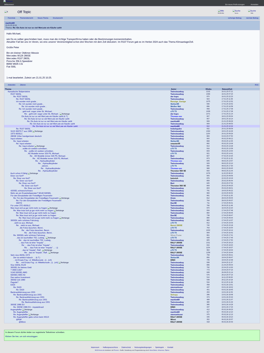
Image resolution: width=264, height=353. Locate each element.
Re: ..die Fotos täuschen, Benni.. (36, 230)
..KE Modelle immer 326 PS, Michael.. (43, 153)
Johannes (161, 350)
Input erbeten (16, 138)
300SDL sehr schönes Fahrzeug (25, 220)
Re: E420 (17, 287)
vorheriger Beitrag (234, 18)
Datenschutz (126, 347)
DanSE (173, 203)
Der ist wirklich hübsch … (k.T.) (26, 257)
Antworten (11, 85)
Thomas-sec (176, 116)
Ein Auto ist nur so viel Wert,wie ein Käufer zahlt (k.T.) (45, 116)
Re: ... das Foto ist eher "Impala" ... (37, 245)
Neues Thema (43, 18)
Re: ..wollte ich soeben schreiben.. (39, 151)
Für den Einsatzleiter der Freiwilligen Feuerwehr (31, 195)
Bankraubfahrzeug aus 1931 (23, 292)
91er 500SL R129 (18, 265)
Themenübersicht (26, 18)
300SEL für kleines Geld (21, 267)
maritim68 (10, 23)
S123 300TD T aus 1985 (21, 131)
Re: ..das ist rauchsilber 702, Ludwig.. (35, 240)
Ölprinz (167, 350)
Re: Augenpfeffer (20, 312)
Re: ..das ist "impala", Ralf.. (36, 252)
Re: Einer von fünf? (21, 178)
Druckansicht (58, 18)
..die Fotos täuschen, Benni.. (31, 228)
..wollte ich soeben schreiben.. (35, 148)
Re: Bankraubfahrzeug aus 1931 (27, 295)
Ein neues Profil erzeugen (235, 4)
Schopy (174, 295)
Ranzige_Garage (178, 101)
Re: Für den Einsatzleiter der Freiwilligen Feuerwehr (36, 198)
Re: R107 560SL (20, 96)
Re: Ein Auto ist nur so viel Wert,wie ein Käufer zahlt (46, 119)
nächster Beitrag (252, 18)
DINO (172, 260)
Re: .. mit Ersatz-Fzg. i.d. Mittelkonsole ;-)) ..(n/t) (37, 262)
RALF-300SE (176, 243)
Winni (173, 319)
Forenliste (11, 18)
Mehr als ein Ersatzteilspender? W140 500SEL (31, 193)
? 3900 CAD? (16, 270)
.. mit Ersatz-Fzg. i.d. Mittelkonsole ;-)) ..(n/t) (32, 260)
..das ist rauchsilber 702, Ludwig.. (30, 238)
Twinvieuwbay (177, 91)
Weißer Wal (175, 106)
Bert (172, 156)
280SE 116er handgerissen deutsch (26, 136)
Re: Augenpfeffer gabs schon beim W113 (31, 317)
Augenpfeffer (16, 309)
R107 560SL (16, 94)
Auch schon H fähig (18, 173)
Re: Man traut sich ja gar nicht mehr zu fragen (33, 210)
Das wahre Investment (20, 277)
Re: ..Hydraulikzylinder (45, 161)
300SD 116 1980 (18, 280)
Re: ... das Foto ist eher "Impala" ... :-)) (41, 247)
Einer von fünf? (17, 176)
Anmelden (254, 4)
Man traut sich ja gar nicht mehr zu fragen (29, 208)
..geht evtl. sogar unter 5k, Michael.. (37, 111)
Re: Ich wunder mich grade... (31, 104)
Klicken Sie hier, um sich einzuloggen (21, 336)
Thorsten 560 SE (178, 171)
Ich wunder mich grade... (27, 101)
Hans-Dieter (153, 350)
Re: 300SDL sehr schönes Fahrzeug (29, 235)
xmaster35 (175, 143)
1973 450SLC (17, 134)
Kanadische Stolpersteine (19, 91)
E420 (13, 285)
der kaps (174, 96)
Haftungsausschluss (110, 347)
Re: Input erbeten (21, 141)
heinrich (174, 178)
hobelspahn (176, 129)
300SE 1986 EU (17, 304)
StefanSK (174, 104)
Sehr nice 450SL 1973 (20, 255)
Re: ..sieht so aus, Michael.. (28, 225)
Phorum (116, 350)
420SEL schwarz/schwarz (22, 191)
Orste (173, 198)
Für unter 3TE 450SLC (20, 205)
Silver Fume (176, 235)
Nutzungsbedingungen (143, 347)
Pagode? (14, 282)
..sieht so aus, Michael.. (23, 223)
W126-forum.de (100, 350)
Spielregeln (159, 347)
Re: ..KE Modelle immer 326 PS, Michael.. (48, 156)
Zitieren (23, 85)
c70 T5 (173, 111)
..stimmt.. (45, 166)
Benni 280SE (176, 225)
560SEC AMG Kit (18, 275)
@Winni (22, 322)
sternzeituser (176, 287)
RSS (256, 85)
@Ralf (18, 319)
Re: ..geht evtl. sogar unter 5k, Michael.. (41, 114)
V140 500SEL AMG (19, 272)
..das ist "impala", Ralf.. (32, 250)
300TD (19, 203)
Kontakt (170, 347)
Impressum (95, 347)
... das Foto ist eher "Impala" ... (32, 243)
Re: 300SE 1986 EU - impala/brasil (28, 307)
